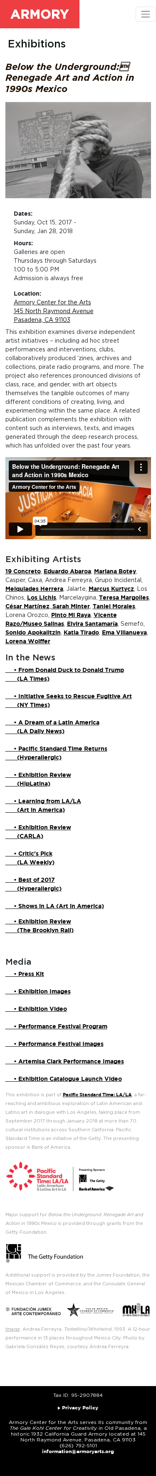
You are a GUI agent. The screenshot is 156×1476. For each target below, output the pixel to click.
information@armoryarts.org (78, 1451)
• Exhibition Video (36, 1009)
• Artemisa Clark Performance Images (64, 1061)
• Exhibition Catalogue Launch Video (63, 1079)
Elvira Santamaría (92, 624)
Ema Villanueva (124, 632)
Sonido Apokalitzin (33, 632)
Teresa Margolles (124, 597)
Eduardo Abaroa (67, 571)
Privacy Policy (80, 1408)
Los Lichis (41, 597)
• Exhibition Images (38, 991)
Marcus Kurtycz (111, 589)
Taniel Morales (114, 606)
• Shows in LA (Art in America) (56, 906)
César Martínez (27, 606)
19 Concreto (23, 571)
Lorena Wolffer (27, 641)
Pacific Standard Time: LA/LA (97, 1095)
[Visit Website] (7, 906)
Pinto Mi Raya (71, 615)
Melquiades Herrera (34, 589)
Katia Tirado (81, 632)
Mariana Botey (115, 571)
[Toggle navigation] (146, 14)
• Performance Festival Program (56, 1026)
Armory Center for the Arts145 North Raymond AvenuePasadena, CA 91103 (54, 311)
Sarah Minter (70, 606)
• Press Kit (24, 974)
